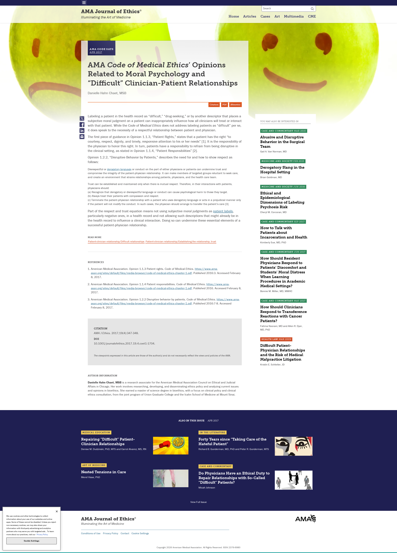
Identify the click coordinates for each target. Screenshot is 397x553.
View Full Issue (198, 502)
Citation (214, 104)
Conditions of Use (90, 533)
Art (277, 16)
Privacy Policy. (42, 534)
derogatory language (119, 169)
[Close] (56, 511)
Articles (249, 16)
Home (234, 16)
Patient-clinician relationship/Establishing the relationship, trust (181, 241)
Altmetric (235, 104)
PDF (224, 104)
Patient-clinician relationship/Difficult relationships (116, 241)
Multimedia (294, 16)
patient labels (223, 211)
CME (312, 16)
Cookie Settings (140, 533)
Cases (265, 16)
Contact (125, 533)
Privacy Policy (110, 533)
